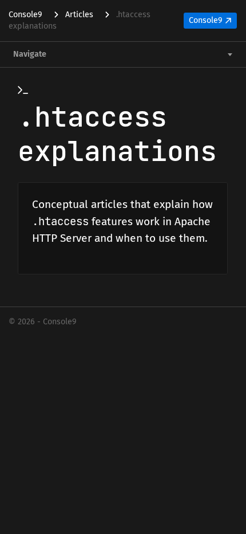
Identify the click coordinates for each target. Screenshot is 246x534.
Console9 (206, 20)
